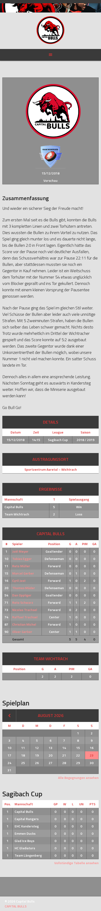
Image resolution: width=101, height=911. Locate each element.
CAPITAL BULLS (16, 906)
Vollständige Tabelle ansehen (76, 862)
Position (54, 543)
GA (94, 543)
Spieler (17, 543)
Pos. (7, 804)
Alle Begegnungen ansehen (78, 777)
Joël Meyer (20, 551)
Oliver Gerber (22, 631)
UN (81, 804)
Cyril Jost (19, 580)
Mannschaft (24, 804)
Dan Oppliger (21, 595)
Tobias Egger (22, 558)
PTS (92, 804)
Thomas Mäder (23, 587)
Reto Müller (21, 565)
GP (56, 804)
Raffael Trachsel (25, 617)
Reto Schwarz (22, 602)
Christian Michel (24, 624)
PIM (85, 543)
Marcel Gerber (23, 573)
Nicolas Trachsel (24, 609)
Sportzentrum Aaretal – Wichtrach (50, 469)
